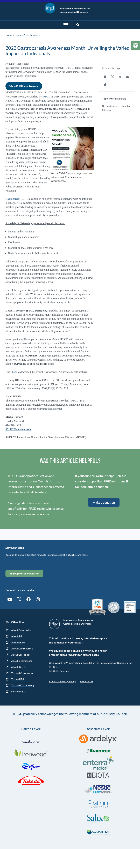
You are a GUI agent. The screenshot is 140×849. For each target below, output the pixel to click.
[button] (66, 25)
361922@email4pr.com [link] (18, 429)
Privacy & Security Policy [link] (62, 681)
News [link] (18, 35)
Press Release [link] (30, 35)
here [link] (14, 372)
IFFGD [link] (47, 96)
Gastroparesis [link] (12, 198)
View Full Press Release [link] (23, 86)
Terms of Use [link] (86, 681)
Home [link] (8, 35)
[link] (135, 45)
